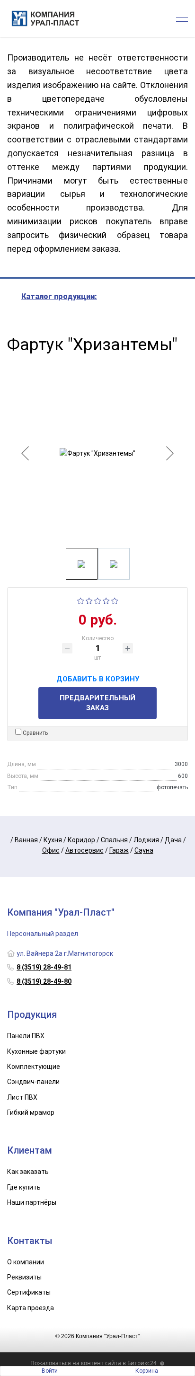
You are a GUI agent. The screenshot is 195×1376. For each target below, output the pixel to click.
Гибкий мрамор (30, 1112)
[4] (106, 600)
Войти (50, 1370)
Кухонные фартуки (36, 1051)
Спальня (114, 840)
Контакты (30, 1240)
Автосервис (84, 850)
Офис (51, 850)
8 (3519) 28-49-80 (44, 981)
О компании (25, 1262)
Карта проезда (30, 1308)
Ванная (26, 840)
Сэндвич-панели (33, 1081)
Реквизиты (24, 1277)
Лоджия (146, 840)
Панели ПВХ (25, 1036)
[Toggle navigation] (182, 19)
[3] (97, 600)
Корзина (146, 1370)
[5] (114, 600)
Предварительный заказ (97, 703)
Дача (173, 840)
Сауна (143, 850)
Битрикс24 (142, 1363)
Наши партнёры (31, 1202)
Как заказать (28, 1171)
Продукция (32, 1014)
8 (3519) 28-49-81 (44, 967)
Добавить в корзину (97, 677)
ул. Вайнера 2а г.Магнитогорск (65, 953)
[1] (80, 600)
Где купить (24, 1187)
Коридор (81, 840)
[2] (89, 600)
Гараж (119, 850)
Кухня (53, 840)
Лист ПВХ (22, 1097)
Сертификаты (29, 1292)
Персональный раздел (42, 933)
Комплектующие (33, 1066)
